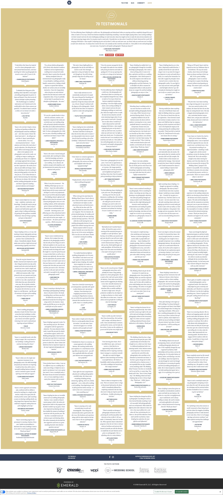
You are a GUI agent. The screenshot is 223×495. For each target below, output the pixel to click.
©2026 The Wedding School (147, 458)
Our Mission (71, 458)
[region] (111, 492)
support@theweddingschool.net (145, 456)
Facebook (110, 55)
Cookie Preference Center (163, 491)
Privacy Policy (31, 493)
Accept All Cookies (182, 491)
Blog (132, 3)
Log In (150, 3)
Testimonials (72, 456)
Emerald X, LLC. (145, 485)
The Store (124, 3)
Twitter (120, 55)
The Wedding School (69, 3)
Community (141, 3)
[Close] (220, 492)
